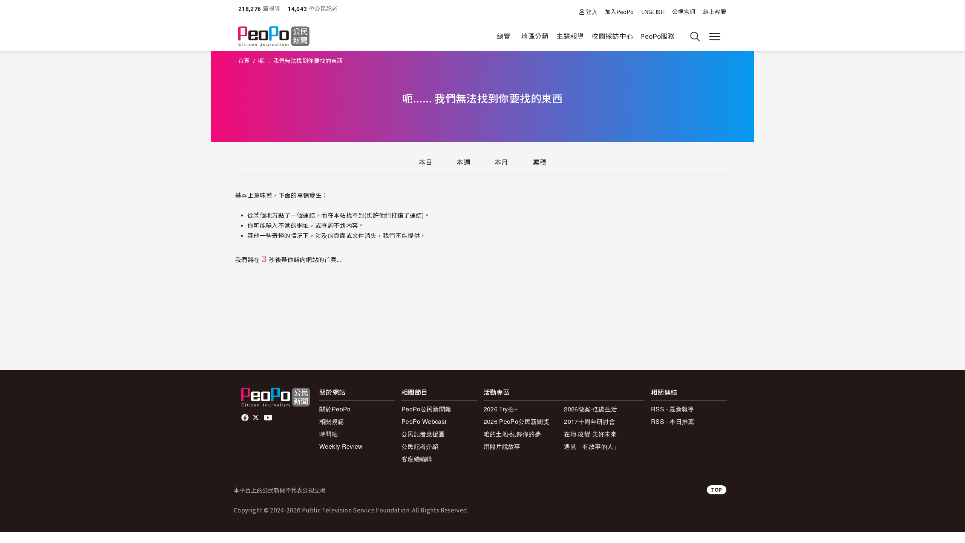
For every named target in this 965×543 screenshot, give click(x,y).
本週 (463, 162)
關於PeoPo (335, 409)
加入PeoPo (619, 12)
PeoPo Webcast (424, 421)
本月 (502, 162)
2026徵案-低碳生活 (590, 409)
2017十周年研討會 (589, 421)
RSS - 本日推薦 (672, 421)
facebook (245, 418)
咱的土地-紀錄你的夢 (512, 433)
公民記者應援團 (423, 433)
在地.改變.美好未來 (590, 433)
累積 (540, 162)
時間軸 (328, 433)
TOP (716, 489)
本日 (426, 162)
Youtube (269, 418)
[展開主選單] (714, 36)
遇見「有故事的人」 (591, 446)
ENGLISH (653, 12)
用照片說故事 (502, 446)
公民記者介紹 (419, 446)
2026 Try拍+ (501, 409)
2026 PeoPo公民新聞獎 (516, 421)
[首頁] (273, 37)
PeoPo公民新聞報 (426, 409)
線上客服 (714, 12)
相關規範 (331, 421)
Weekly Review (341, 446)
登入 (591, 12)
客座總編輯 (416, 458)
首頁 (244, 61)
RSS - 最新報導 (672, 409)
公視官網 (683, 12)
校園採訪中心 (612, 36)
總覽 (504, 36)
